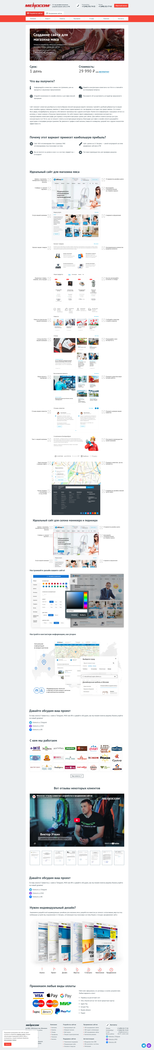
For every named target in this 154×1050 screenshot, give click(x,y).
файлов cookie (21, 1034)
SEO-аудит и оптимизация (92, 1030)
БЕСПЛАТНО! (104, 72)
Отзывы (91, 18)
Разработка (35, 13)
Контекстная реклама (90, 1034)
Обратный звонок (121, 5)
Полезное (106, 18)
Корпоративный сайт (69, 1027)
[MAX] (149, 1045)
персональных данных (10, 1040)
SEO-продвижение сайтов (92, 1027)
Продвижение (55, 13)
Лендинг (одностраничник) (71, 1034)
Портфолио (77, 18)
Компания (33, 18)
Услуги (47, 18)
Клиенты (62, 18)
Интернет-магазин (69, 1030)
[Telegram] (144, 1045)
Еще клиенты (76, 776)
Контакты (121, 18)
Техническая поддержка (71, 1042)
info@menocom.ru (123, 1032)
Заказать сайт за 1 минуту (45, 52)
